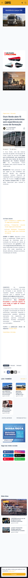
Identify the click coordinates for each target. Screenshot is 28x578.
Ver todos (23, 378)
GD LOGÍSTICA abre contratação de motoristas (7, 393)
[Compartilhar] (23, 128)
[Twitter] (11, 372)
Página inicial (6, 113)
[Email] (15, 372)
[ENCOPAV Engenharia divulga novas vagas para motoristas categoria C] (21, 386)
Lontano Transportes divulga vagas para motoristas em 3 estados (18, 529)
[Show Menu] (2, 2)
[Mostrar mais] (19, 372)
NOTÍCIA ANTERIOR (7, 418)
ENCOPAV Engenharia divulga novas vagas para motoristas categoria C (19, 393)
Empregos (19, 365)
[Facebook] (8, 372)
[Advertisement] (14, 38)
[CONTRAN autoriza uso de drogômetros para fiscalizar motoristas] (6, 520)
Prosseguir (14, 574)
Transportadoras (7, 367)
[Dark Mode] (22, 2)
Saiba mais (11, 571)
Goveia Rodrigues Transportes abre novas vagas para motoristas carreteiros (15, 231)
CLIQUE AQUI (13, 328)
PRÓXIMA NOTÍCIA (21, 418)
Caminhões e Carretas (9, 332)
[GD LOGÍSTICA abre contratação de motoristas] (7, 386)
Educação (13, 113)
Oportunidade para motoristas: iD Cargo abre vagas (6, 410)
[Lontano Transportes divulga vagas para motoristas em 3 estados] (6, 530)
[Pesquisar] (25, 2)
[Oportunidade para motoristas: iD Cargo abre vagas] (7, 403)
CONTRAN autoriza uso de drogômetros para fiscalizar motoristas (18, 520)
